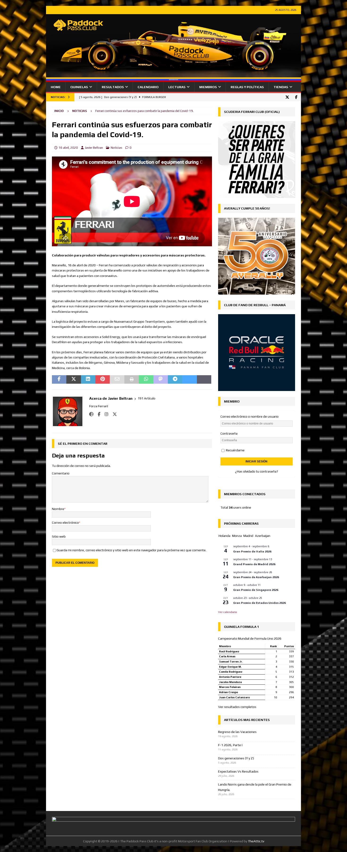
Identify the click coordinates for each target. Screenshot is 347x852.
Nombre (58, 509)
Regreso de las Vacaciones (237, 732)
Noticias (116, 147)
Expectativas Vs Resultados (238, 771)
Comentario (60, 473)
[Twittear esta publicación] (73, 379)
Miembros (208, 87)
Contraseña (228, 433)
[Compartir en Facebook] (59, 379)
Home (56, 87)
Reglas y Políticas (247, 87)
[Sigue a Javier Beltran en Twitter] (113, 414)
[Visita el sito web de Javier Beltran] (91, 414)
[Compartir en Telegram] (175, 379)
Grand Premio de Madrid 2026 (254, 564)
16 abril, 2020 (68, 147)
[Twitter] (287, 97)
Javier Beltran (94, 147)
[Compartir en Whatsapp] (146, 379)
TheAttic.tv (256, 841)
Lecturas (177, 87)
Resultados (113, 87)
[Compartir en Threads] (204, 379)
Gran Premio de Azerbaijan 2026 (256, 577)
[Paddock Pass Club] (173, 79)
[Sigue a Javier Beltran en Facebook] (97, 414)
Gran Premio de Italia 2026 (252, 551)
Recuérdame (235, 450)
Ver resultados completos (237, 707)
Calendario (148, 87)
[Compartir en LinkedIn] (88, 379)
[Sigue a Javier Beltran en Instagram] (104, 414)
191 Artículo (146, 398)
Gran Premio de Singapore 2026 (255, 590)
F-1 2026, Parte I (230, 745)
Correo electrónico (65, 522)
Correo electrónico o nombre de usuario (249, 416)
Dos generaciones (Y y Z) (236, 758)
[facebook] (296, 97)
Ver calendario (227, 612)
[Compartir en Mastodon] (160, 379)
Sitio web (59, 536)
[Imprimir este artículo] (131, 379)
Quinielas (79, 87)
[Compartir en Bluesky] (189, 379)
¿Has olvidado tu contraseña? (256, 471)
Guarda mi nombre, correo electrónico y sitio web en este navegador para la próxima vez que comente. (131, 550)
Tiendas (281, 87)
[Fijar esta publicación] (102, 379)
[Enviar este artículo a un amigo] (117, 379)
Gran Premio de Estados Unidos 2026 (259, 603)
